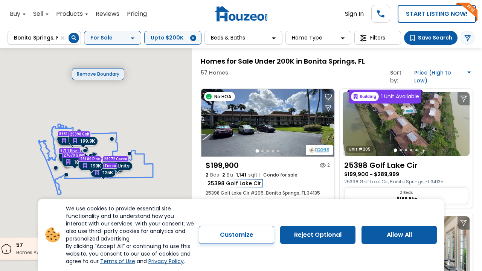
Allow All (399, 234)
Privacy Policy (166, 261)
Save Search (435, 37)
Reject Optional (318, 234)
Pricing (137, 13)
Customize (236, 234)
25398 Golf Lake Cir (234, 183)
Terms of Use (117, 261)
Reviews (107, 13)
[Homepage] (241, 13)
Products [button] (70, 13)
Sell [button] (39, 13)
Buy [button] (16, 13)
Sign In (354, 13)
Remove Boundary (98, 74)
